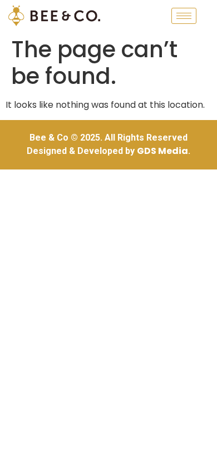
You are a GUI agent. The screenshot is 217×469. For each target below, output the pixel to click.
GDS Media (162, 150)
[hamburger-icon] (183, 16)
